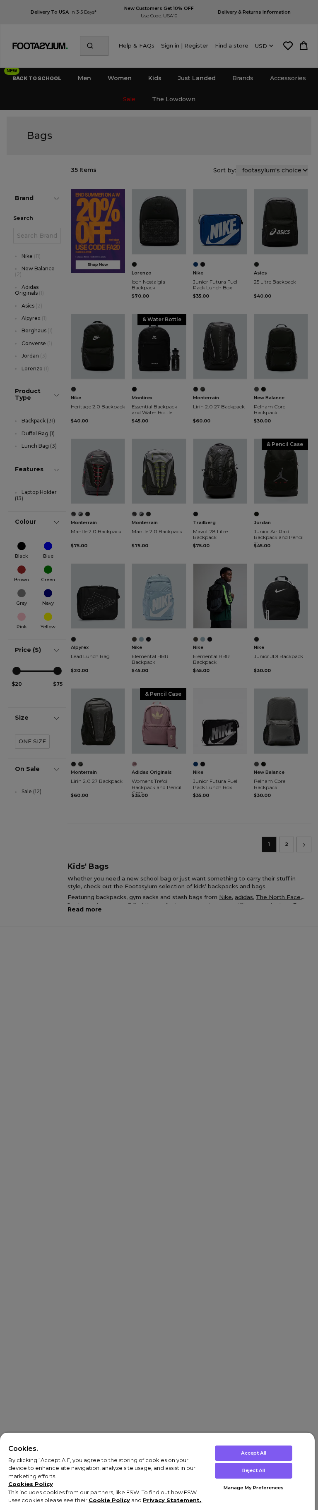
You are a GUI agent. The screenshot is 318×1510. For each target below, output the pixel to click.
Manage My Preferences (254, 1488)
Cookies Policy (30, 1484)
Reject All (253, 1470)
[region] (157, 1471)
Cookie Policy (109, 1500)
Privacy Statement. (172, 1500)
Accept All (253, 1453)
